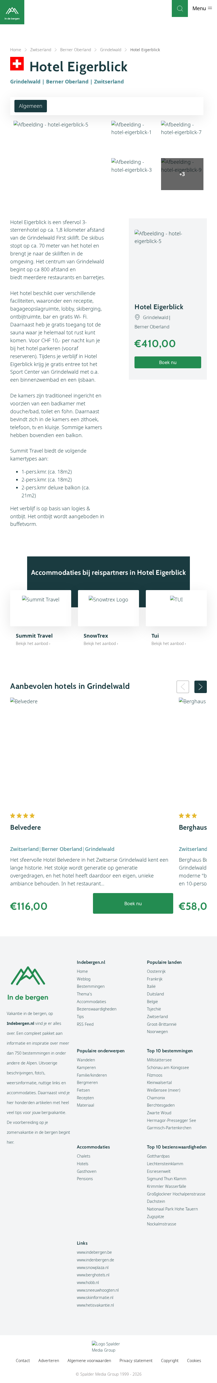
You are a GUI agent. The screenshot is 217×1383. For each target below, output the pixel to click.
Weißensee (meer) (163, 1090)
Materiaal (85, 1105)
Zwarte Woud (159, 1112)
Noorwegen (157, 1031)
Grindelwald (110, 49)
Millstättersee (159, 1059)
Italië (151, 986)
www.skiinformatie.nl (95, 1297)
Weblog (83, 979)
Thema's (84, 994)
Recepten (85, 1097)
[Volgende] (200, 687)
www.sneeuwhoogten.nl (98, 1290)
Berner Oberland (75, 49)
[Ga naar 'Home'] (12, 12)
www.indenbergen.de (95, 1259)
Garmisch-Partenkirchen (169, 1127)
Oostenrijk (156, 971)
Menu (199, 8)
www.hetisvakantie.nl (95, 1305)
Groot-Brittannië (162, 1024)
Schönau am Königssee (168, 1067)
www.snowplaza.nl (92, 1267)
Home (15, 49)
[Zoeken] (180, 8)
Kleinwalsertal (159, 1082)
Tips (80, 1016)
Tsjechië (154, 1009)
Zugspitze (155, 1216)
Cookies (194, 1360)
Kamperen (86, 1067)
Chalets (83, 1156)
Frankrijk (154, 979)
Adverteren (48, 1360)
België (152, 1001)
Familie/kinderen (92, 1075)
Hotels (82, 1163)
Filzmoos (154, 1075)
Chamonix (156, 1097)
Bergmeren (87, 1082)
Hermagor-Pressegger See (171, 1120)
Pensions (85, 1178)
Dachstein (156, 1201)
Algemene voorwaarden (89, 1360)
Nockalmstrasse (161, 1224)
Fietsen (83, 1090)
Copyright (170, 1360)
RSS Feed (85, 1024)
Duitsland (155, 994)
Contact (23, 1360)
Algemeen (30, 105)
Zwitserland (40, 49)
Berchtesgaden (161, 1105)
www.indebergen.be (94, 1252)
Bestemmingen (91, 986)
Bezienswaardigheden (96, 1009)
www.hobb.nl (88, 1282)
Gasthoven (86, 1171)
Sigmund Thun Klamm (166, 1178)
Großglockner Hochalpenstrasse (176, 1194)
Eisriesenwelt (159, 1171)
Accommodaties (91, 1001)
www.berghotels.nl (93, 1274)
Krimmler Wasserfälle (166, 1186)
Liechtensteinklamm (165, 1163)
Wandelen (86, 1059)
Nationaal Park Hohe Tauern (172, 1209)
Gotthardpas (158, 1156)
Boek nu (168, 362)
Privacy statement (136, 1360)
